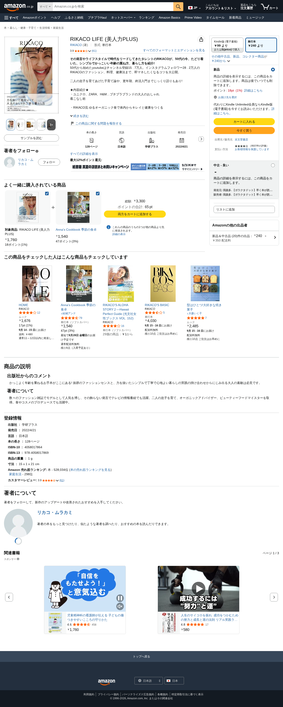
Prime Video (193, 17)
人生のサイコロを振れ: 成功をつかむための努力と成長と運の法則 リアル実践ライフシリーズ (209, 617)
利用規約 (89, 694)
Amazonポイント (35, 17)
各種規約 (162, 694)
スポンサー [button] (10, 559)
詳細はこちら (253, 90)
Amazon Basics (169, 17)
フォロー (49, 162)
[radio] (227, 45)
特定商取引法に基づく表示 (187, 694)
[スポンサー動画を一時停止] (120, 598)
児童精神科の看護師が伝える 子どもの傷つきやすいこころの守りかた (95, 617)
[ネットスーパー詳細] (135, 17)
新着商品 (235, 17)
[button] (11, 17)
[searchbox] (113, 6)
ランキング (146, 17)
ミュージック (255, 17)
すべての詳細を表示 (84, 153)
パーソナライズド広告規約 (138, 694)
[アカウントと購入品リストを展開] (235, 8)
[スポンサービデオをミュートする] (120, 607)
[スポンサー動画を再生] (198, 588)
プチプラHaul (97, 17)
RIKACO (76, 45)
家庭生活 (58, 27)
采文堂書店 (241, 139)
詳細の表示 (119, 234)
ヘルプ (55, 17)
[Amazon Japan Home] (106, 682)
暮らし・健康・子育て (23, 27)
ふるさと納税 (74, 17)
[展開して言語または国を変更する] (200, 8)
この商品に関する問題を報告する (98, 123)
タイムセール (215, 17)
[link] (16, 244)
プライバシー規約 (108, 694)
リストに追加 (225, 209)
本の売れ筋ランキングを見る (90, 469)
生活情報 (44, 27)
